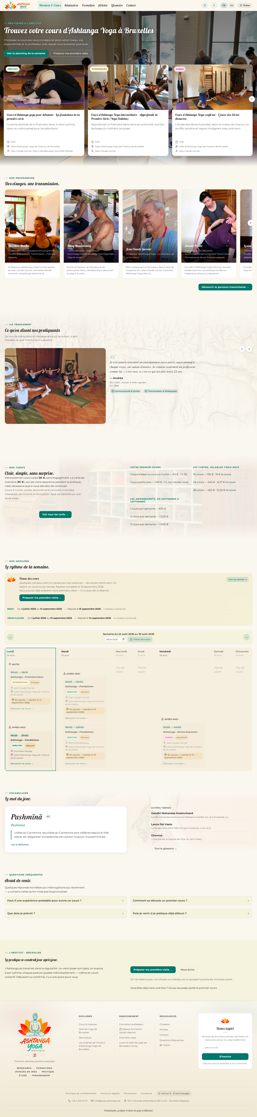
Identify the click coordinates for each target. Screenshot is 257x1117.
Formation (88, 5)
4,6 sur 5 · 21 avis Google (175, 1093)
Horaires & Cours (50, 5)
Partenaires (130, 1093)
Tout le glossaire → (165, 848)
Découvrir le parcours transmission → (225, 287)
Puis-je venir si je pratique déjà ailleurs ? (160, 913)
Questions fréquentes (172, 1040)
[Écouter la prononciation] (48, 816)
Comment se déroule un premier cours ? (160, 900)
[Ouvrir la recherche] (214, 5)
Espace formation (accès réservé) (130, 1031)
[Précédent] (5, 99)
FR (223, 5)
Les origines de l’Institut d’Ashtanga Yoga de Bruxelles (92, 1046)
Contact (130, 5)
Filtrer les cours (142, 639)
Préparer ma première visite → (42, 597)
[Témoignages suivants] (249, 349)
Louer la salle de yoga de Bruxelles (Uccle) (133, 1044)
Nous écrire (188, 969)
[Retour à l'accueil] (17, 5)
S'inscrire (225, 1056)
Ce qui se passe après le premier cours (192, 987)
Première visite (127, 1037)
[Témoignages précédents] (242, 349)
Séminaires (71, 5)
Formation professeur (131, 1024)
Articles (102, 5)
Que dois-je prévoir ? (21, 913)
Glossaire (117, 5)
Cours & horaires (88, 1024)
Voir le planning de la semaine (26, 53)
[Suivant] (252, 99)
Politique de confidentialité (81, 1093)
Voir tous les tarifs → (55, 514)
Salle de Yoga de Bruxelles (88, 1031)
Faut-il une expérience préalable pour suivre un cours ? (44, 900)
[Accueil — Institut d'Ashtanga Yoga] (34, 1032)
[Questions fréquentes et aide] (205, 5)
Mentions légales (110, 1093)
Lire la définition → (21, 844)
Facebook (146, 1093)
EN (231, 5)
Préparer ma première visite (70, 53)
